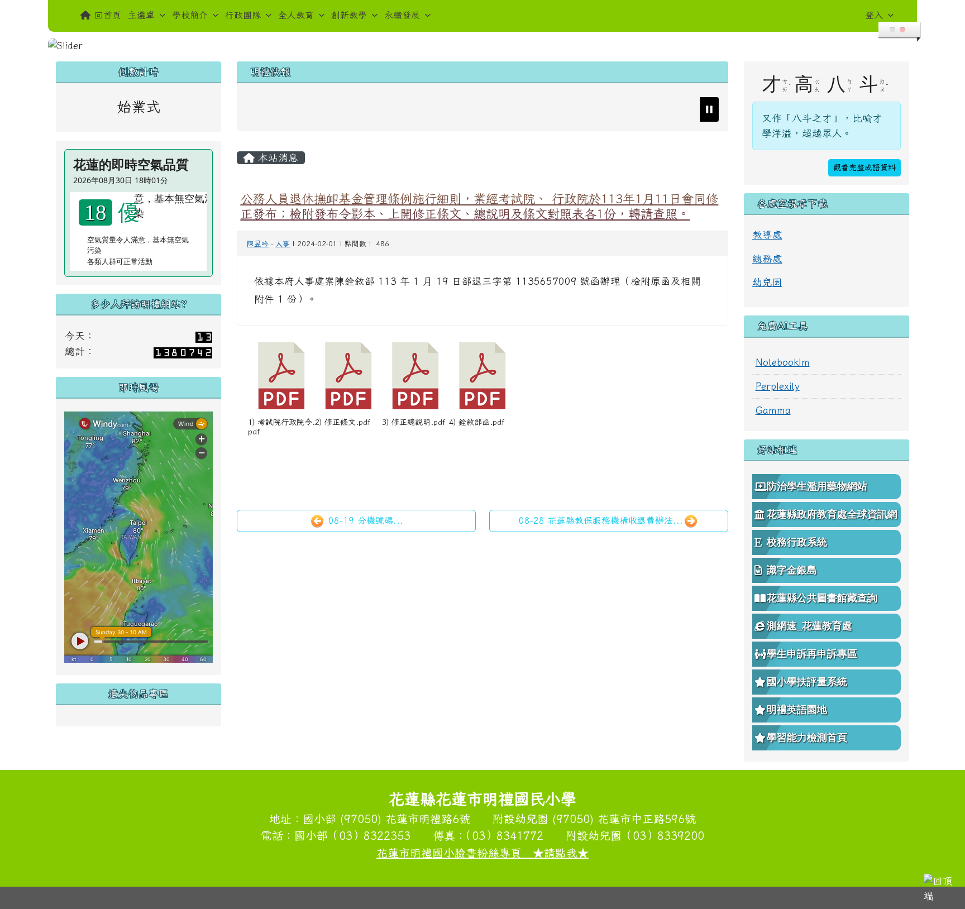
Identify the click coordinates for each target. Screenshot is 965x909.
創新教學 (349, 15)
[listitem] (308, 109)
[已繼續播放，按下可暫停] (709, 109)
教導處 (767, 235)
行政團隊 (243, 15)
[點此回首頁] (482, 46)
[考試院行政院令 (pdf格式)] (281, 375)
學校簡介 (190, 15)
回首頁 (107, 15)
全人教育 (296, 15)
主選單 (141, 15)
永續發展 (402, 15)
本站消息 (276, 157)
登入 (874, 15)
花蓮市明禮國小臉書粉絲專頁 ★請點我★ (482, 852)
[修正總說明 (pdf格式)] (415, 375)
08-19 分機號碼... (364, 520)
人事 (282, 243)
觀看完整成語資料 (864, 167)
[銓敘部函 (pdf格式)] (482, 375)
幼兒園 (767, 282)
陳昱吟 (258, 243)
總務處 (767, 259)
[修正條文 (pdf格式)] (348, 375)
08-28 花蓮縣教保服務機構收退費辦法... (601, 520)
